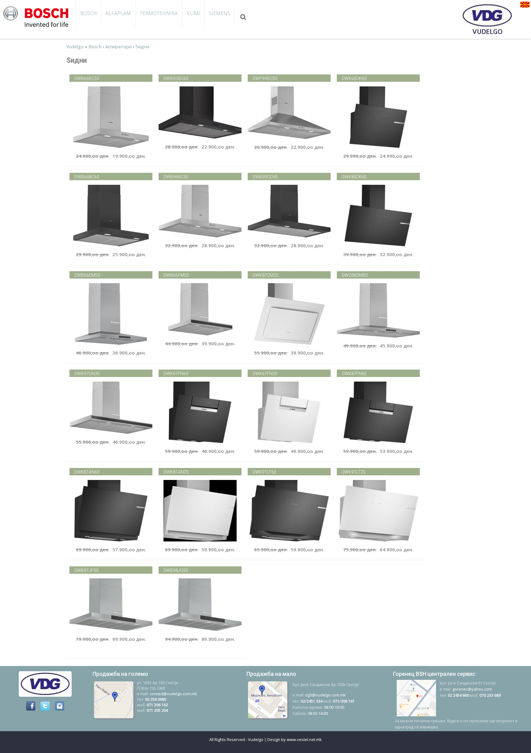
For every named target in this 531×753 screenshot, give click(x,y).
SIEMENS (219, 13)
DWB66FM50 (176, 275)
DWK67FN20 (265, 373)
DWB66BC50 (86, 78)
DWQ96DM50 (355, 275)
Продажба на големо (120, 674)
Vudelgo (75, 46)
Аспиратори (118, 46)
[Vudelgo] (38, 16)
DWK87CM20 (265, 275)
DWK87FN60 (354, 373)
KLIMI (193, 13)
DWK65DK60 (354, 78)
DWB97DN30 (87, 373)
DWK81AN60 (87, 472)
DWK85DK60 (354, 176)
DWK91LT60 (264, 472)
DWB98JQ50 (175, 570)
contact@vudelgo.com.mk (173, 693)
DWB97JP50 (86, 570)
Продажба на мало (271, 674)
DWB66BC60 (86, 176)
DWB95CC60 (265, 176)
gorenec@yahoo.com (472, 689)
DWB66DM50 (87, 275)
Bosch (88, 13)
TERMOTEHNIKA (159, 13)
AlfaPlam (118, 13)
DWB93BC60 (175, 78)
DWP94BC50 (265, 78)
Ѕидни (142, 46)
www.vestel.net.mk (304, 739)
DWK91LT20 (353, 472)
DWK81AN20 (176, 472)
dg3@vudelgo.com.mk (325, 695)
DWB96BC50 (175, 176)
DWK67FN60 (175, 373)
